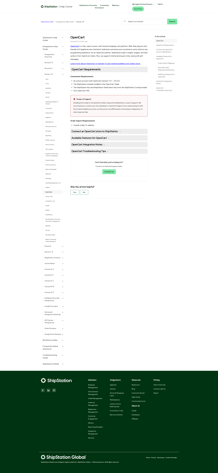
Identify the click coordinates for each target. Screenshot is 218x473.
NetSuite (48, 174)
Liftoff (47, 97)
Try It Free (138, 9)
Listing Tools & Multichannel (115, 405)
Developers (99, 8)
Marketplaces (115, 400)
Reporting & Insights (95, 427)
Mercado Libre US (51, 126)
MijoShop (48, 135)
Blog (133, 389)
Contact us (109, 172)
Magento (48, 117)
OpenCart (48, 192)
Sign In (160, 4)
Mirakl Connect (50, 140)
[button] (52, 39)
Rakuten (48, 226)
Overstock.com (50, 201)
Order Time (49, 196)
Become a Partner (116, 415)
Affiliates (135, 419)
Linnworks (48, 108)
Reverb (47, 230)
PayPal (47, 210)
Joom (47, 83)
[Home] (49, 6)
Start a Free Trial (159, 385)
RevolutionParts (50, 235)
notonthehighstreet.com (53, 183)
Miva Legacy (49, 149)
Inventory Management (93, 404)
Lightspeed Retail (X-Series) (52, 103)
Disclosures (161, 457)
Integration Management (93, 432)
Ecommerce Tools (116, 411)
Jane (46, 79)
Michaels (48, 131)
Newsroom (136, 385)
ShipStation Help (47, 22)
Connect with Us (160, 389)
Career (134, 411)
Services (91, 438)
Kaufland (48, 88)
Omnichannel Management (93, 393)
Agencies (113, 385)
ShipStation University (88, 5)
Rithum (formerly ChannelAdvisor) (50, 240)
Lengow (48, 93)
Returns (91, 423)
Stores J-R (80, 22)
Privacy (153, 457)
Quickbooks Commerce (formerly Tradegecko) (52, 220)
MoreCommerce (50, 165)
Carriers (113, 389)
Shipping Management (93, 386)
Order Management (95, 398)
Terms (148, 457)
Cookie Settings (171, 457)
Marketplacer (49, 122)
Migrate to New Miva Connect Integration (51, 155)
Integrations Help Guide (64, 22)
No (84, 192)
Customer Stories (138, 393)
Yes (74, 192)
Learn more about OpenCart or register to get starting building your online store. (105, 64)
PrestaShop (48, 214)
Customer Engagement (93, 417)
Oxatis (47, 205)
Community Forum (139, 401)
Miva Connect (49, 144)
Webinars (115, 5)
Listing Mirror (49, 113)
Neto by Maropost (50, 169)
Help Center (136, 397)
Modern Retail (49, 160)
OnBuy (47, 187)
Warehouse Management (93, 410)
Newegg (48, 178)
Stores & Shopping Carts (117, 394)
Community (104, 5)
